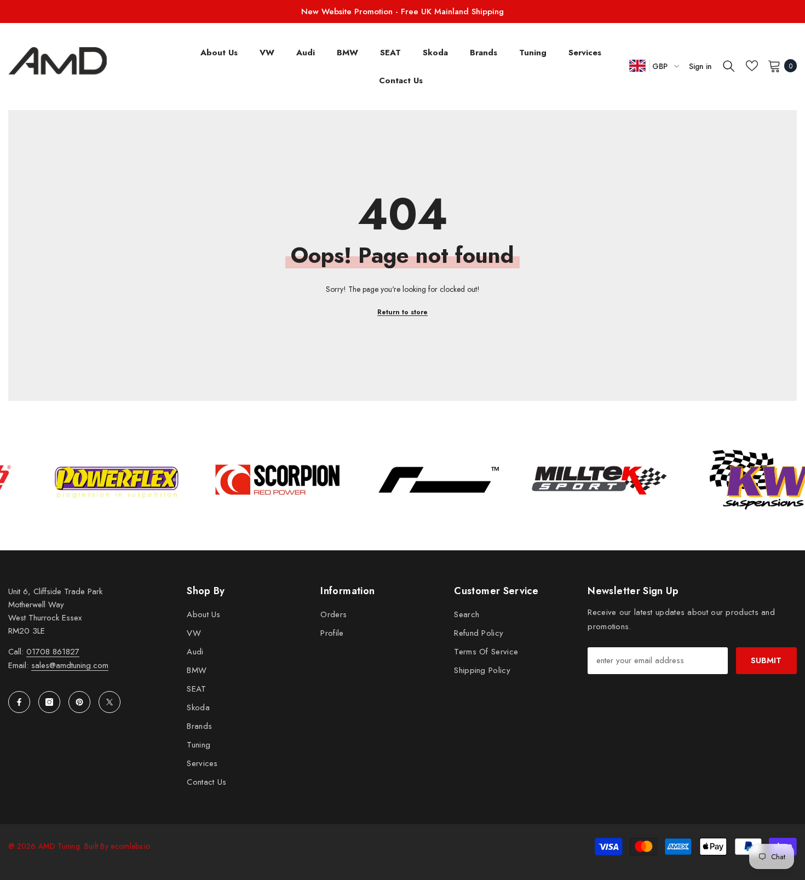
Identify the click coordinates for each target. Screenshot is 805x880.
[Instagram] (49, 702)
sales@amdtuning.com (69, 665)
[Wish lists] (752, 66)
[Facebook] (19, 702)
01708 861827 (52, 652)
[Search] (729, 65)
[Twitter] (109, 702)
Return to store (402, 312)
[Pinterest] (79, 702)
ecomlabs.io (130, 846)
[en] (637, 65)
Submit (766, 660)
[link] (147, 479)
